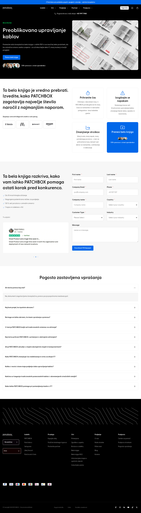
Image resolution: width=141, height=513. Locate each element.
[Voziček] (137, 7)
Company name (78, 200)
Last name (111, 174)
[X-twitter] (136, 507)
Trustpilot (6, 217)
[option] (11, 511)
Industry (110, 212)
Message (75, 225)
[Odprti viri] (55, 8)
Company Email (78, 187)
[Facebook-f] (115, 507)
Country (110, 200)
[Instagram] (120, 507)
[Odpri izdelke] (47, 8)
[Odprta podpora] (92, 8)
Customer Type (78, 212)
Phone (109, 187)
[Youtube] (128, 507)
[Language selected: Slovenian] (73, 510)
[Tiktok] (132, 507)
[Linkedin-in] (124, 507)
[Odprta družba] (67, 8)
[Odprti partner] (79, 8)
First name (76, 174)
